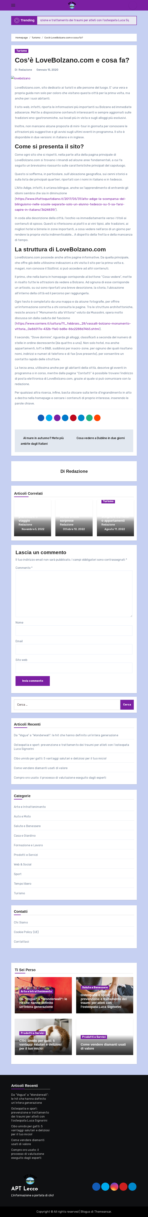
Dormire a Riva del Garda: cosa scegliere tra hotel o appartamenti (115, 514)
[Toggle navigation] (13, 5)
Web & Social (22, 864)
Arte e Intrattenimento (30, 807)
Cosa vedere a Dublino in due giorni (101, 438)
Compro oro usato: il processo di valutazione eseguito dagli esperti (60, 777)
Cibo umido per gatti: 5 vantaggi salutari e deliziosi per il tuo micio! (60, 758)
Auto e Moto (22, 816)
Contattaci (21, 941)
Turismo (21, 50)
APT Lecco (24, 1189)
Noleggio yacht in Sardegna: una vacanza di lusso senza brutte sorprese (73, 512)
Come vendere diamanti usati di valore (41, 768)
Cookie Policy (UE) (26, 932)
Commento (24, 568)
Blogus (85, 1211)
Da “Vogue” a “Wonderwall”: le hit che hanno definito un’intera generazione (66, 735)
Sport (17, 874)
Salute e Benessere (27, 826)
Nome (19, 622)
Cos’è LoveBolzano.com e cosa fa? (72, 60)
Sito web (21, 660)
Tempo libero (22, 883)
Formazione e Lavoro (28, 845)
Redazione (25, 69)
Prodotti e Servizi (26, 855)
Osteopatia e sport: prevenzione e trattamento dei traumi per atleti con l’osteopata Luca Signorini (104, 1001)
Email (19, 641)
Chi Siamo (21, 922)
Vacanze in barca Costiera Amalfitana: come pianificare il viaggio (32, 512)
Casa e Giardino (25, 835)
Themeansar (102, 1211)
